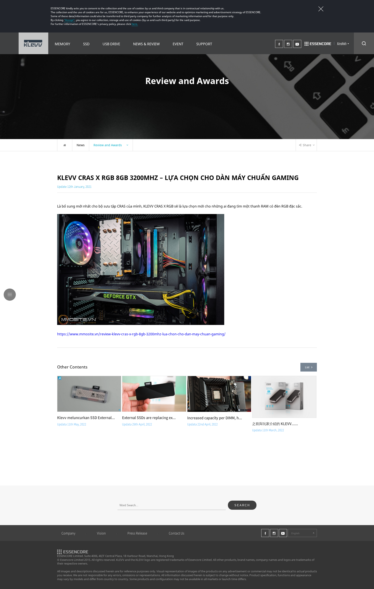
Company (68, 533)
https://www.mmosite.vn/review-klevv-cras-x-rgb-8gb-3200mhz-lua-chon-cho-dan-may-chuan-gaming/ (141, 334)
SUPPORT (204, 44)
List (307, 367)
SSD (86, 44)
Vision (101, 533)
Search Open (364, 43)
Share (307, 145)
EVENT (178, 44)
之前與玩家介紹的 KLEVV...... (275, 423)
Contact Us (176, 533)
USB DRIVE (111, 44)
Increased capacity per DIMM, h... (214, 417)
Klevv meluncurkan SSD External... (86, 417)
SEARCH (242, 505)
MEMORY (62, 44)
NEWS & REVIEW (146, 44)
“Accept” (69, 20)
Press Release (137, 533)
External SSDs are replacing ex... (149, 417)
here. (135, 24)
